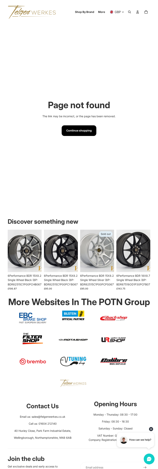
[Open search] (129, 12)
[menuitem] (101, 12)
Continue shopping (79, 130)
